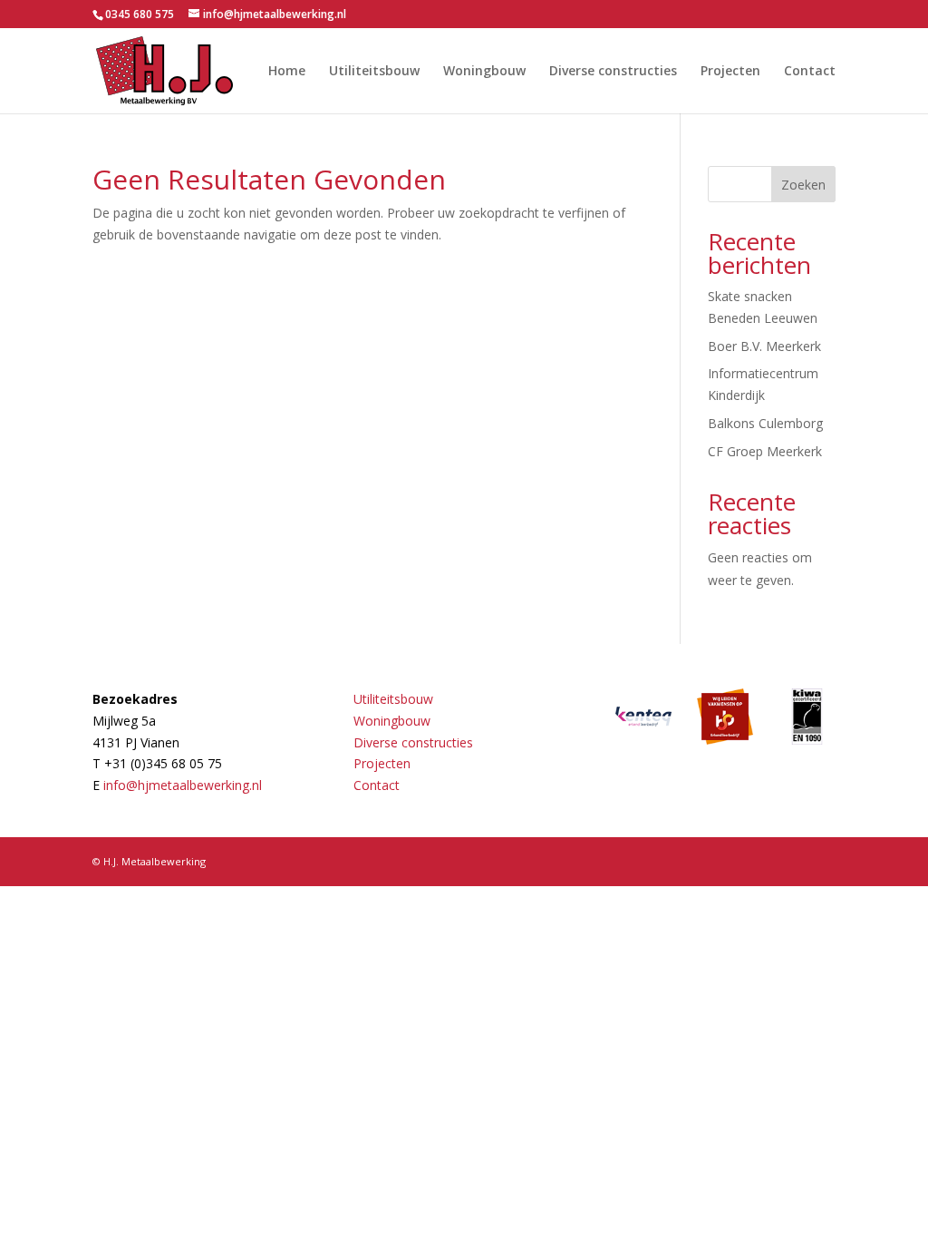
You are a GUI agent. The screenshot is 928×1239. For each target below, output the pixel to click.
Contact (810, 71)
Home (286, 71)
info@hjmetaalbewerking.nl (182, 785)
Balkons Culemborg (765, 423)
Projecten (730, 71)
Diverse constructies (613, 71)
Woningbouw (484, 71)
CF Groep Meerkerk (765, 451)
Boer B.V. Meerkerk (764, 346)
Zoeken (803, 184)
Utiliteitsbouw (374, 71)
